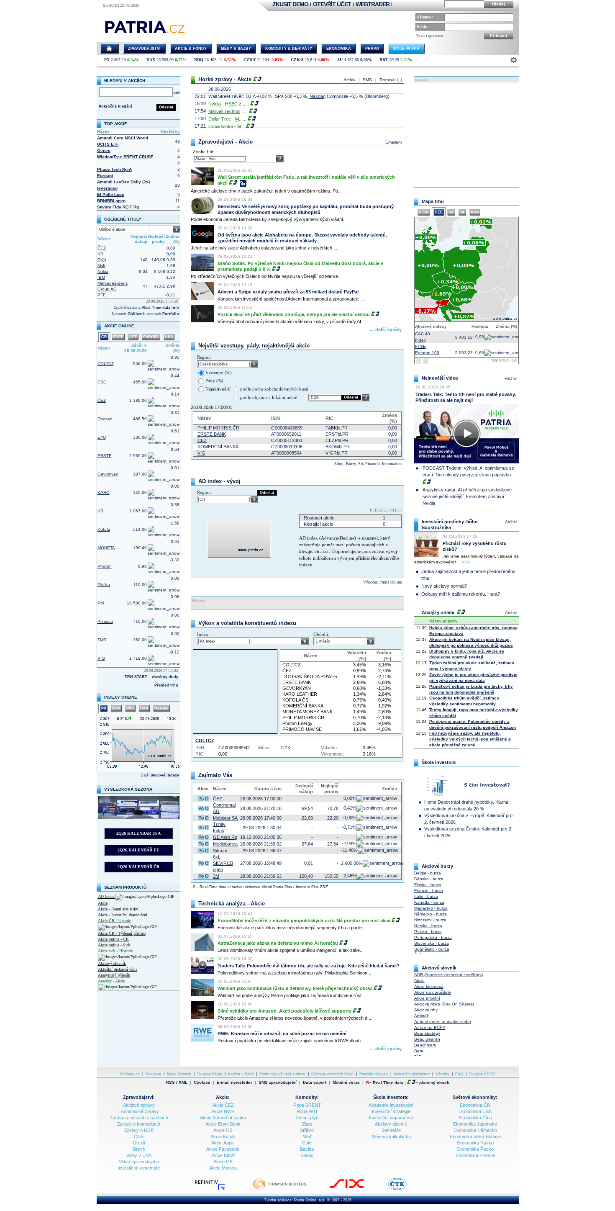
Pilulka (103, 584)
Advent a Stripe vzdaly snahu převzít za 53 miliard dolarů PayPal (288, 291)
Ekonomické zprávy (138, 1111)
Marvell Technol (224, 111)
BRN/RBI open (111, 200)
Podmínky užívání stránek (282, 1074)
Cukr (307, 1142)
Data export (314, 1082)
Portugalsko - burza (433, 937)
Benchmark (425, 1045)
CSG (102, 382)
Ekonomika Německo (475, 1130)
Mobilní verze (346, 1082)
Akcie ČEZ (223, 1105)
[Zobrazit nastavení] (513, 60)
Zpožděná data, (128, 308)
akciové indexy (165, 775)
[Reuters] (288, 1189)
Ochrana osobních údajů (332, 1074)
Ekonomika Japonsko (475, 1123)
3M (216, 876)
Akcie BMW (223, 1155)
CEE (133, 337)
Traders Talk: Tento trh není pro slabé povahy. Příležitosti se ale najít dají (465, 397)
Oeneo (103, 150)
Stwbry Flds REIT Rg (118, 207)
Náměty (442, 1074)
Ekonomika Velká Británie (475, 1136)
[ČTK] (405, 1189)
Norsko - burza (428, 925)
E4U (101, 437)
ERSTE (104, 455)
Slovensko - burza (431, 943)
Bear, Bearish (427, 1039)
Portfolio (170, 314)
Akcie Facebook (222, 1149)
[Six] (355, 1189)
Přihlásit (498, 35)
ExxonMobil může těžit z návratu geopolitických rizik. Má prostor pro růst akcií (304, 920)
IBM (101, 277)
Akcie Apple (223, 1142)
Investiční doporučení (391, 1117)
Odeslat (166, 107)
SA (451, 212)
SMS (367, 79)
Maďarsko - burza (431, 908)
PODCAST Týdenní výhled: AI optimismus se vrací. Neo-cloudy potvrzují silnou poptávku (468, 471)
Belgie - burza (427, 873)
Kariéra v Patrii (241, 1074)
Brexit (139, 1149)
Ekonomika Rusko (475, 1142)
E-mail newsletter (234, 1082)
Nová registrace (429, 35)
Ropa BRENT (307, 1105)
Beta (418, 1051)
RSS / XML (176, 1082)
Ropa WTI (307, 1111)
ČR (104, 337)
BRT (383, 59)
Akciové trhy (426, 1010)
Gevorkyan (107, 474)
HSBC (231, 103)
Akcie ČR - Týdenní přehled (122, 933)
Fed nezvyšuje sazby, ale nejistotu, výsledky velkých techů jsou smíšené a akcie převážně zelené (470, 739)
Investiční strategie (391, 1111)
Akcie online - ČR (113, 939)
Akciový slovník (112, 963)
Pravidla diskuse (373, 1074)
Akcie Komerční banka (223, 1117)
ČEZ (101, 248)
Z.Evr (424, 212)
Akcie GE (223, 1161)
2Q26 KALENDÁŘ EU (138, 850)
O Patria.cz (130, 1074)
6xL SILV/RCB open (223, 863)
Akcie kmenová (428, 986)
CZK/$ (297, 59)
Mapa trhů (433, 201)
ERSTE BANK (211, 434)
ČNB (139, 1136)
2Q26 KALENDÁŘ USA (138, 833)
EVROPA (151, 337)
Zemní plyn (307, 1117)
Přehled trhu (166, 685)
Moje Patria (406, 48)
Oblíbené (136, 314)
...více (464, 562)
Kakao (306, 1155)
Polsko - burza (428, 931)
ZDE (324, 887)
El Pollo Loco (110, 194)
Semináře (391, 1130)
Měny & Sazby (236, 48)
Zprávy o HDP (139, 1130)
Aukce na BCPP (430, 1027)
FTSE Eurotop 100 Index (427, 348)
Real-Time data (388, 1082)
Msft (101, 265)
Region (204, 357)
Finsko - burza (427, 884)
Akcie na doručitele (432, 992)
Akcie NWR (223, 1111)
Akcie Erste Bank (223, 1123)
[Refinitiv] (219, 1189)
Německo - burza (430, 914)
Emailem (393, 142)
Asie (475, 212)
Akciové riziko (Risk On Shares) (444, 1004)
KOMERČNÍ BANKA (217, 446)
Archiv (349, 79)
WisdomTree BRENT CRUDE (125, 156)
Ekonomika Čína (475, 1117)
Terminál (387, 79)
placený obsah (434, 1082)
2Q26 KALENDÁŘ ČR (138, 866)
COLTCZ (105, 363)
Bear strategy (427, 1033)
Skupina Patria (209, 1074)
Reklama (153, 1074)
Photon (104, 566)
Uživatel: (425, 17)
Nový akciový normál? (444, 586)
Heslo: (423, 27)
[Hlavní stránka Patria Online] (109, 49)
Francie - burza (428, 890)
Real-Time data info (160, 308)
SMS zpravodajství (278, 1082)
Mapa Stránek (179, 1074)
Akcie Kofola (223, 1136)
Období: (321, 634)
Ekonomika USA (475, 1111)
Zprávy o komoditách (138, 1123)
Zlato (307, 1123)
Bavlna (307, 1149)
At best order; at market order (442, 1021)
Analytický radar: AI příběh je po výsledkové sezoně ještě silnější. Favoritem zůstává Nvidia (467, 496)
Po (201, 798)
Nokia (102, 271)
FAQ (459, 1074)
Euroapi (105, 175)
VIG (101, 658)
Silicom (220, 850)
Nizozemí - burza (430, 920)
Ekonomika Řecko (475, 1149)
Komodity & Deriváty (288, 48)
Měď (307, 1136)
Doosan (105, 419)
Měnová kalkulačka (391, 1136)
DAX (150, 59)
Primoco (105, 621)
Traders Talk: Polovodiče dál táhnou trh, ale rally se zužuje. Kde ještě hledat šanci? (309, 965)
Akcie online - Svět (114, 945)
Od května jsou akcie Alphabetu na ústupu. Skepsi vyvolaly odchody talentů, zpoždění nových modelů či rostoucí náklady (302, 237)
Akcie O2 (222, 1130)
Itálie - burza (426, 896)
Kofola (103, 529)
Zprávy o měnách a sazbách (139, 1117)
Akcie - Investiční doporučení (122, 915)
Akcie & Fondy (191, 48)
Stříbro (307, 1130)
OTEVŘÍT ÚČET (332, 4)
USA (169, 337)
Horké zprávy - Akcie (224, 79)
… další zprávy (385, 329)
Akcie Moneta (223, 1167)
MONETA (106, 547)
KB (100, 254)
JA (462, 212)
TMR (101, 640)
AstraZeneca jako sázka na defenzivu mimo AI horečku (278, 943)
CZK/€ (249, 59)
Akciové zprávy (139, 1105)
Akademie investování (391, 1105)
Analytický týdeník (114, 975)
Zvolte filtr (203, 151)
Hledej (498, 4)
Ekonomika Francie (475, 1155)
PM (100, 603)
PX (107, 59)
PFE (101, 295)
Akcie (103, 903)
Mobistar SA (225, 817)
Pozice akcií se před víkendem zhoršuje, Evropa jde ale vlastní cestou (294, 314)
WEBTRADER (373, 4)
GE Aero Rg (225, 837)
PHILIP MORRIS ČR (218, 427)
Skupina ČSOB (482, 1074)
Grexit (139, 1142)
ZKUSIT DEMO (290, 4)
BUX (116, 708)
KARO (103, 492)
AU (340, 59)
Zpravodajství (144, 48)
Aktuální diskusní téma (117, 969)
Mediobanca (225, 843)
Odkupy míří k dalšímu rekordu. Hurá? (460, 594)
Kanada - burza (429, 902)
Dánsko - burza (428, 879)
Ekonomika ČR (475, 1105)
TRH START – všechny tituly (151, 677)
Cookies (202, 1082)
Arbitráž (421, 1015)
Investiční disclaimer (412, 1074)
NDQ (198, 59)
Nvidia (214, 103)
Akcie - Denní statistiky (118, 909)
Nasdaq (161, 708)
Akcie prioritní (427, 998)
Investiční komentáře (139, 1167)
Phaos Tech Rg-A (114, 169)
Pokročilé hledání (115, 106)
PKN (101, 259)
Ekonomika (338, 48)
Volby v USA (138, 1155)
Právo (372, 48)
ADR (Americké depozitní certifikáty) (448, 974)
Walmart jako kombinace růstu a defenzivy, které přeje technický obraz (295, 988)
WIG (130, 708)
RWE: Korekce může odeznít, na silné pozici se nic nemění (282, 1033)
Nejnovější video (440, 378)
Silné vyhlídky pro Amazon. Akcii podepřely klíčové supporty (284, 1010)
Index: (203, 634)
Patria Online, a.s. (309, 1200)
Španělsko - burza (431, 949)
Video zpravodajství (139, 1161)
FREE (118, 337)
